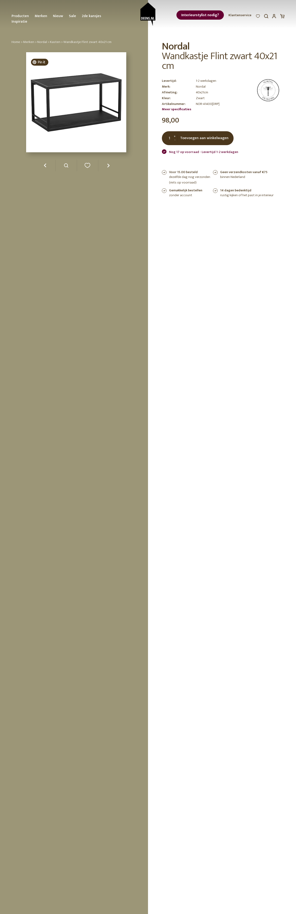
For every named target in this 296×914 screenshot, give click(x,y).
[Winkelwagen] (282, 17)
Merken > (30, 42)
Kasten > (56, 42)
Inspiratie (19, 21)
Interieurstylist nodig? (200, 15)
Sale (72, 16)
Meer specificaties (176, 109)
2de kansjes (91, 16)
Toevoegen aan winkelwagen (204, 138)
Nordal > (43, 42)
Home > (17, 42)
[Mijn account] (274, 17)
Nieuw (58, 16)
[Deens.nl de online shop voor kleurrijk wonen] (148, 14)
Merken (41, 16)
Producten (20, 16)
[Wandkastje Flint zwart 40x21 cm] (66, 167)
